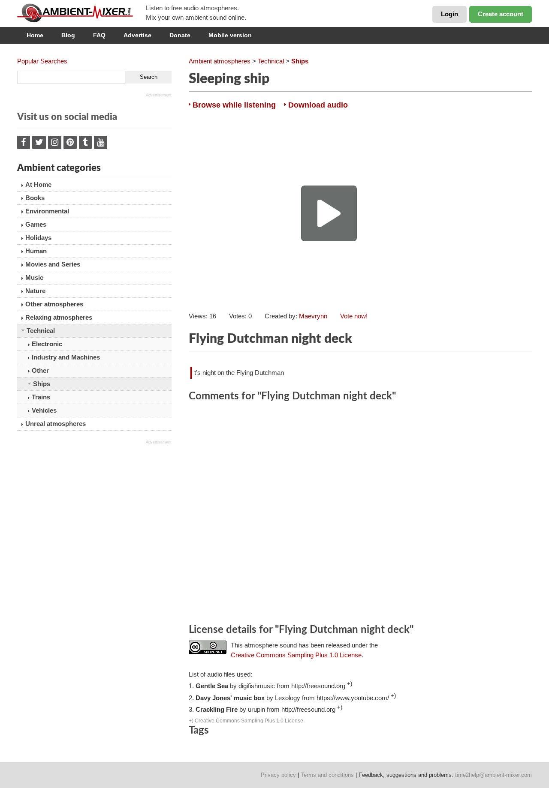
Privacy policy (278, 775)
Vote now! (354, 316)
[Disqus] (360, 514)
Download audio (318, 105)
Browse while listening (234, 105)
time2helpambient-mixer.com (493, 775)
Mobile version (230, 35)
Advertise (137, 35)
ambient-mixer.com (81, 13)
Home (35, 35)
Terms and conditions (327, 775)
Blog (68, 35)
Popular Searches (42, 61)
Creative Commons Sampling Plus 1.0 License (296, 655)
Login (449, 14)
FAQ (99, 35)
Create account (500, 14)
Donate (179, 35)
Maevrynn (313, 316)
